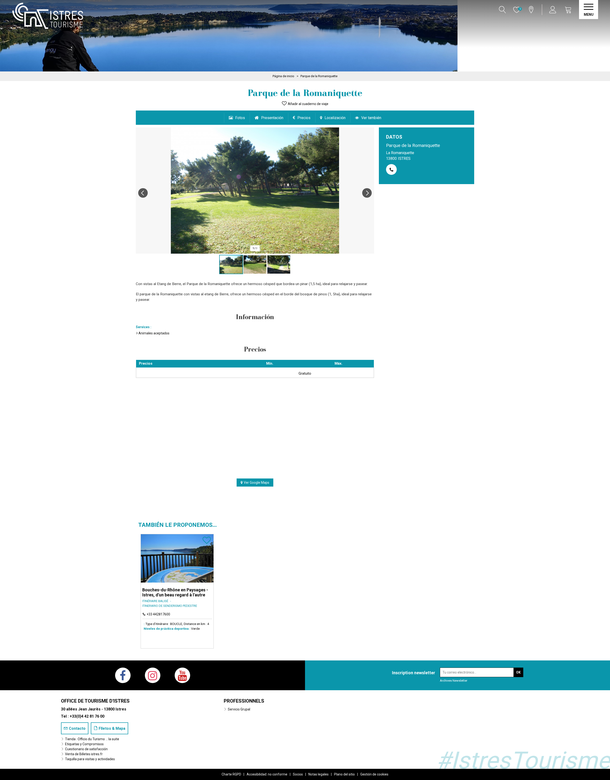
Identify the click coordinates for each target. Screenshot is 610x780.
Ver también (371, 118)
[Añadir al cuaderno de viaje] (207, 542)
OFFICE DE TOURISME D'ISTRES (95, 701)
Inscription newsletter (413, 672)
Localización (335, 118)
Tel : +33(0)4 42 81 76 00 (82, 716)
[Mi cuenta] (553, 9)
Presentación (272, 118)
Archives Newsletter (453, 680)
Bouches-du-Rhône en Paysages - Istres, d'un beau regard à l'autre (175, 592)
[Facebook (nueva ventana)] (123, 675)
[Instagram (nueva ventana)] (152, 675)
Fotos (240, 118)
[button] (568, 9)
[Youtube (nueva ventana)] (182, 675)
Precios (303, 118)
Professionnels (244, 701)
